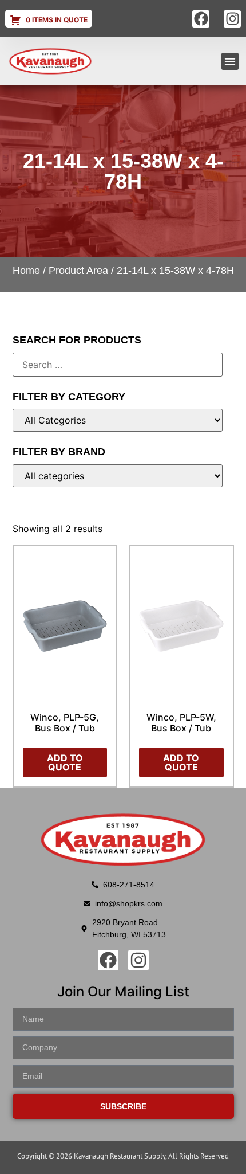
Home (26, 270)
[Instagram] (232, 19)
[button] (230, 61)
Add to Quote (65, 762)
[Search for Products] (118, 365)
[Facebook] (200, 19)
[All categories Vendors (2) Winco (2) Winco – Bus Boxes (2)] (118, 475)
